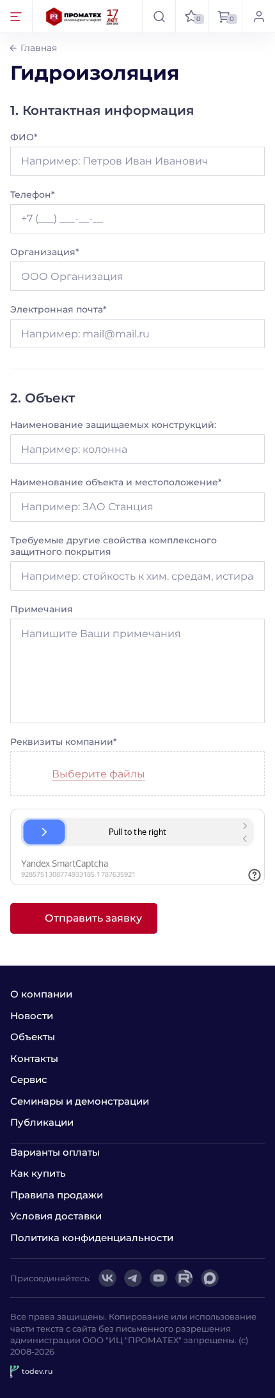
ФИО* (24, 137)
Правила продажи (56, 1195)
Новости (31, 1016)
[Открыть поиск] (158, 16)
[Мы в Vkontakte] (107, 1278)
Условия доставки (56, 1216)
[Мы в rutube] (184, 1278)
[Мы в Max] (210, 1278)
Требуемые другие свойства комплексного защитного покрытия (113, 545)
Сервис (28, 1079)
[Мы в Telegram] (133, 1278)
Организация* (44, 252)
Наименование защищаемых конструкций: (113, 424)
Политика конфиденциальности (91, 1238)
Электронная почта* (58, 309)
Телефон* (32, 194)
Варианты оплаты (55, 1152)
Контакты (34, 1058)
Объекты (32, 1037)
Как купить (38, 1173)
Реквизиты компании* (63, 741)
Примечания (41, 609)
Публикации (42, 1122)
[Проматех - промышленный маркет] (82, 16)
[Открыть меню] (16, 16)
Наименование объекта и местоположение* (116, 482)
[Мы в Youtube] (159, 1278)
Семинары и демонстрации (79, 1101)
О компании (41, 994)
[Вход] (258, 16)
